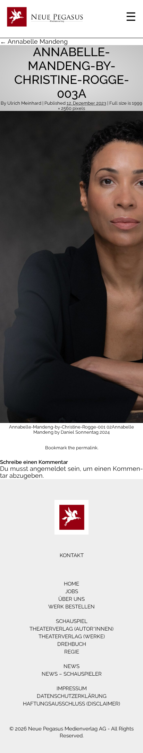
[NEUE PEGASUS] (71, 517)
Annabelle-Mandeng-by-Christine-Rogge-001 (57, 427)
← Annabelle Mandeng (34, 41)
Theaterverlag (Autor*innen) (71, 629)
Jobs (71, 591)
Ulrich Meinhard (24, 103)
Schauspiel (71, 621)
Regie (71, 652)
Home (71, 584)
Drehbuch (71, 644)
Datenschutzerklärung (72, 696)
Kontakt (72, 555)
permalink (87, 447)
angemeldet (48, 468)
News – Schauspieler (72, 674)
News (71, 666)
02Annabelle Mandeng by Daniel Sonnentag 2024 (83, 429)
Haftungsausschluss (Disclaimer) (71, 704)
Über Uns (71, 599)
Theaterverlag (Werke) (72, 636)
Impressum (72, 688)
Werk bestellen (71, 607)
